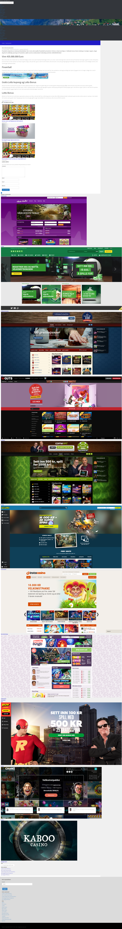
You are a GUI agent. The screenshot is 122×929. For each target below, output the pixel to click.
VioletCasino (4, 196)
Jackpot (1, 15)
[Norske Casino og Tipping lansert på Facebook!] (18, 119)
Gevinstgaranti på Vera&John (7, 873)
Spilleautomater (3, 16)
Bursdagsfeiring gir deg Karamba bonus (11, 140)
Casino (1, 7)
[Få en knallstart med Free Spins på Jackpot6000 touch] (18, 157)
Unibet (2, 246)
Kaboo (2, 820)
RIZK (2, 701)
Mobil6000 (3, 700)
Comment (4, 166)
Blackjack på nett (5, 914)
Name (3, 178)
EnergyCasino (4, 861)
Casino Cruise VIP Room (6, 868)
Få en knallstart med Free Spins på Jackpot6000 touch (14, 158)
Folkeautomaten (5, 311)
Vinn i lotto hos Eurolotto (6, 870)
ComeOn (3, 440)
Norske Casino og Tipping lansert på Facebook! (12, 121)
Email (3, 181)
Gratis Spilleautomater (6, 919)
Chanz (2, 766)
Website (3, 185)
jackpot (5, 100)
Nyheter (1, 18)
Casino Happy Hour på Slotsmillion (8, 871)
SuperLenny (3, 698)
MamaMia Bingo (4, 634)
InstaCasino (3, 569)
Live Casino (2, 13)
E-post (3, 882)
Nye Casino (2, 10)
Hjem (1, 4)
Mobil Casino (2, 12)
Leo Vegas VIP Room (5, 874)
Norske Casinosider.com (5, 0)
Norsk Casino (2, 9)
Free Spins (2, 6)
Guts (2, 375)
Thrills (2, 504)
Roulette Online (5, 913)
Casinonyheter (8, 43)
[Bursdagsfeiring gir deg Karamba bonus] (18, 138)
